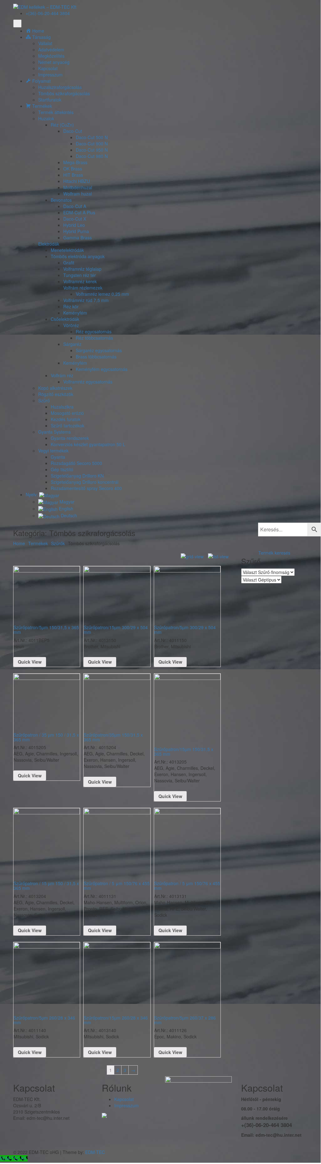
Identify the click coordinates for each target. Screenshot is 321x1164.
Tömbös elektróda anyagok (78, 256)
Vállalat (45, 43)
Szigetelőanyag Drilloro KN (77, 475)
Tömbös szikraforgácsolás (64, 93)
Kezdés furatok (65, 419)
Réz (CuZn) (62, 125)
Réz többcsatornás (94, 338)
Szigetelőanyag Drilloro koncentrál (84, 482)
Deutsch (68, 515)
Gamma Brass (77, 237)
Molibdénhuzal (77, 187)
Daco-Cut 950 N (92, 150)
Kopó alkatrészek (55, 388)
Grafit (68, 262)
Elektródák (48, 244)
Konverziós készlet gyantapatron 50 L (88, 444)
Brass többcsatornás (96, 356)
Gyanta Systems (54, 432)
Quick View (30, 662)
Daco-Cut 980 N (92, 156)
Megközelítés (51, 56)
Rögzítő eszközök (55, 394)
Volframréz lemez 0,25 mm (102, 294)
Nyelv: (32, 494)
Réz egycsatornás (93, 331)
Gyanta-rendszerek (70, 438)
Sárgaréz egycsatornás (99, 350)
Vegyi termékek (53, 450)
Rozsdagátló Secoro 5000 (76, 463)
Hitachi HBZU (76, 181)
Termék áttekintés (56, 112)
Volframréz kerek (80, 281)
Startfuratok (49, 100)
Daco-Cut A (74, 206)
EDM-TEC (95, 1152)
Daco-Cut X (74, 219)
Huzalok (46, 118)
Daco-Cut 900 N (92, 143)
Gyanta (58, 457)
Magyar (66, 501)
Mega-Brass (75, 162)
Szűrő (44, 400)
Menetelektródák (67, 250)
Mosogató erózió (67, 413)
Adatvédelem (51, 49)
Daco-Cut (72, 131)
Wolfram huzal (77, 194)
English (65, 508)
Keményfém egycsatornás (101, 369)
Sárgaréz (72, 344)
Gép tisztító (62, 469)
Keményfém (75, 313)
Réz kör (71, 306)
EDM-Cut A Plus (79, 212)
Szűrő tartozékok (67, 425)
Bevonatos (61, 200)
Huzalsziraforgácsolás (60, 87)
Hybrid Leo (74, 225)
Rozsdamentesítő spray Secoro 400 (86, 488)
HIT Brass (73, 175)
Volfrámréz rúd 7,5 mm (86, 300)
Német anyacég (54, 62)
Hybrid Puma (76, 231)
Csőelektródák (65, 319)
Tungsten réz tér (79, 275)
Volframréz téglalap (82, 269)
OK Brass (72, 168)
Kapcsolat (48, 68)
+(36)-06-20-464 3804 (48, 13)
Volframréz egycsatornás (87, 381)
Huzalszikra (62, 407)
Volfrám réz (62, 375)
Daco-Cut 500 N (92, 137)
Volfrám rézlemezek (82, 287)
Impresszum (50, 74)
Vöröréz (71, 325)
